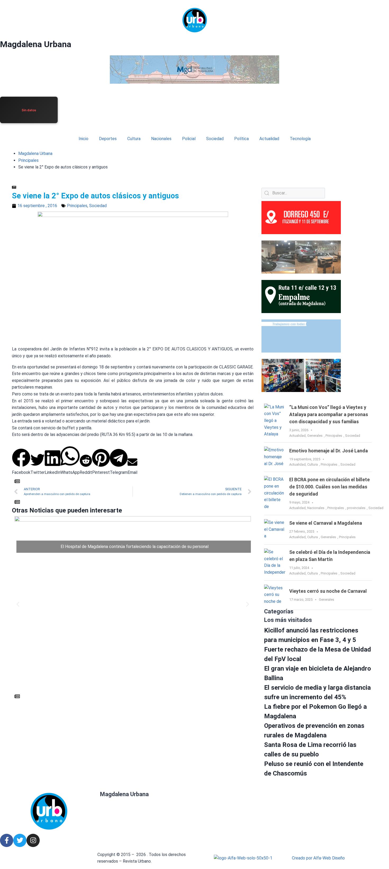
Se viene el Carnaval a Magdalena (325, 523)
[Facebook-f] (6, 840)
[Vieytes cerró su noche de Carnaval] (274, 595)
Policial (189, 138)
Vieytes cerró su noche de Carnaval (328, 591)
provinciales (356, 508)
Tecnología (300, 138)
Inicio (83, 138)
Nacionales (161, 138)
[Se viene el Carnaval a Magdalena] (274, 529)
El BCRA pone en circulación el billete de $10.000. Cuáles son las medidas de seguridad (329, 487)
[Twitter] (19, 840)
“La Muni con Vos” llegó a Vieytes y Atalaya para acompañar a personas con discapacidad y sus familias (328, 414)
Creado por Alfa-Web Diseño (318, 858)
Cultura (134, 138)
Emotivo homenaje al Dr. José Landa (328, 450)
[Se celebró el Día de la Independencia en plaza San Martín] (274, 562)
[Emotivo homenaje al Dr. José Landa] (274, 457)
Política (241, 138)
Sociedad (215, 138)
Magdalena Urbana (35, 44)
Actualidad (269, 138)
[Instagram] (33, 840)
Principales (28, 160)
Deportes (108, 138)
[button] (21, 462)
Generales (315, 436)
